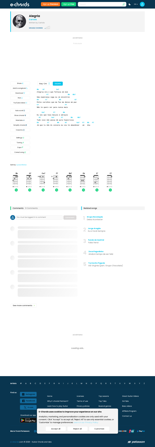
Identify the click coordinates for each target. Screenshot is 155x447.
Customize (99, 428)
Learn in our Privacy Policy (86, 422)
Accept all (55, 428)
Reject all (77, 428)
